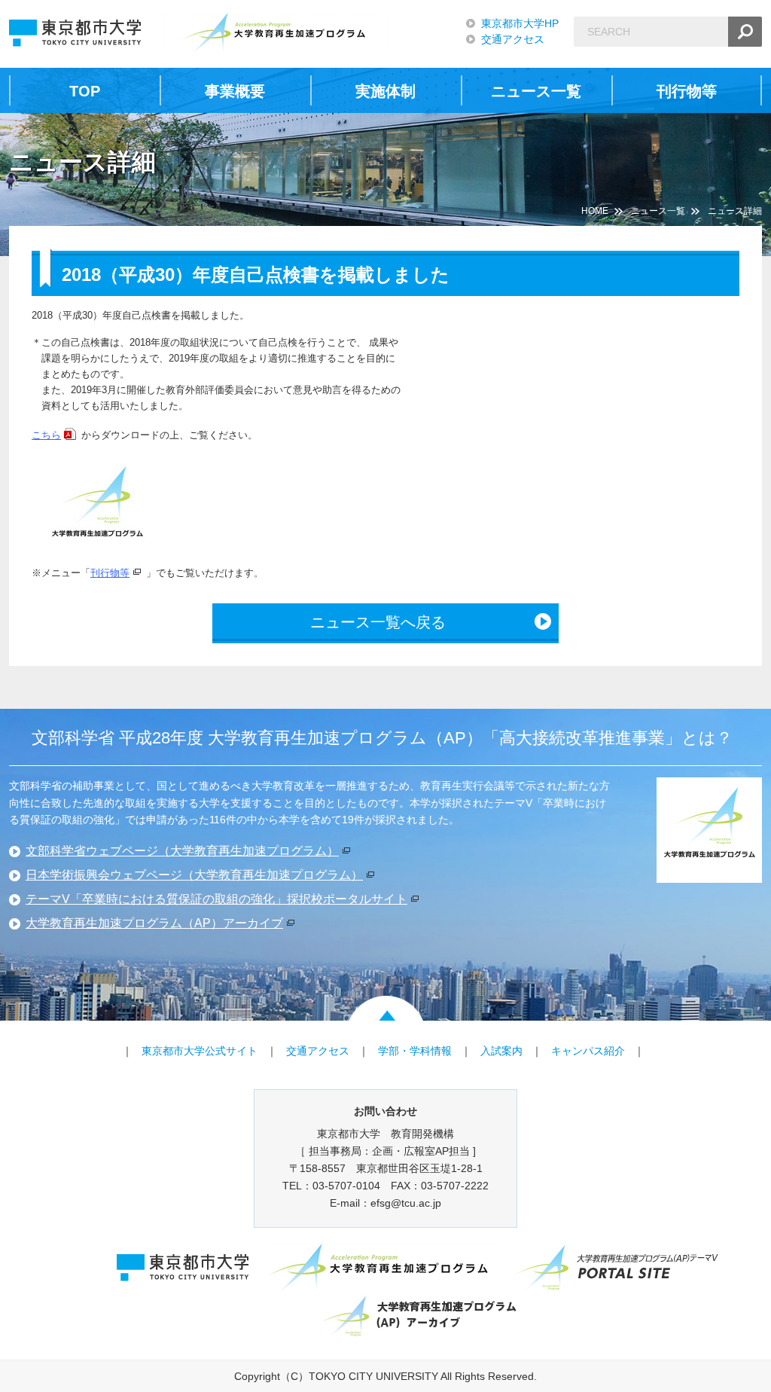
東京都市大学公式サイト (200, 1051)
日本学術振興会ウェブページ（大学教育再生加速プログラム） (194, 874)
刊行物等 (687, 91)
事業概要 (235, 91)
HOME (594, 211)
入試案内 (501, 1051)
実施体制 (385, 91)
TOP (84, 91)
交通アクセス (512, 39)
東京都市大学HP (520, 23)
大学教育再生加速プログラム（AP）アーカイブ (154, 923)
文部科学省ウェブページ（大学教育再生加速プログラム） (182, 850)
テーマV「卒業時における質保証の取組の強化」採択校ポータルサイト (216, 899)
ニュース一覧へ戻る (378, 622)
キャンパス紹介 (588, 1051)
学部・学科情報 (415, 1051)
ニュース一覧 (536, 91)
